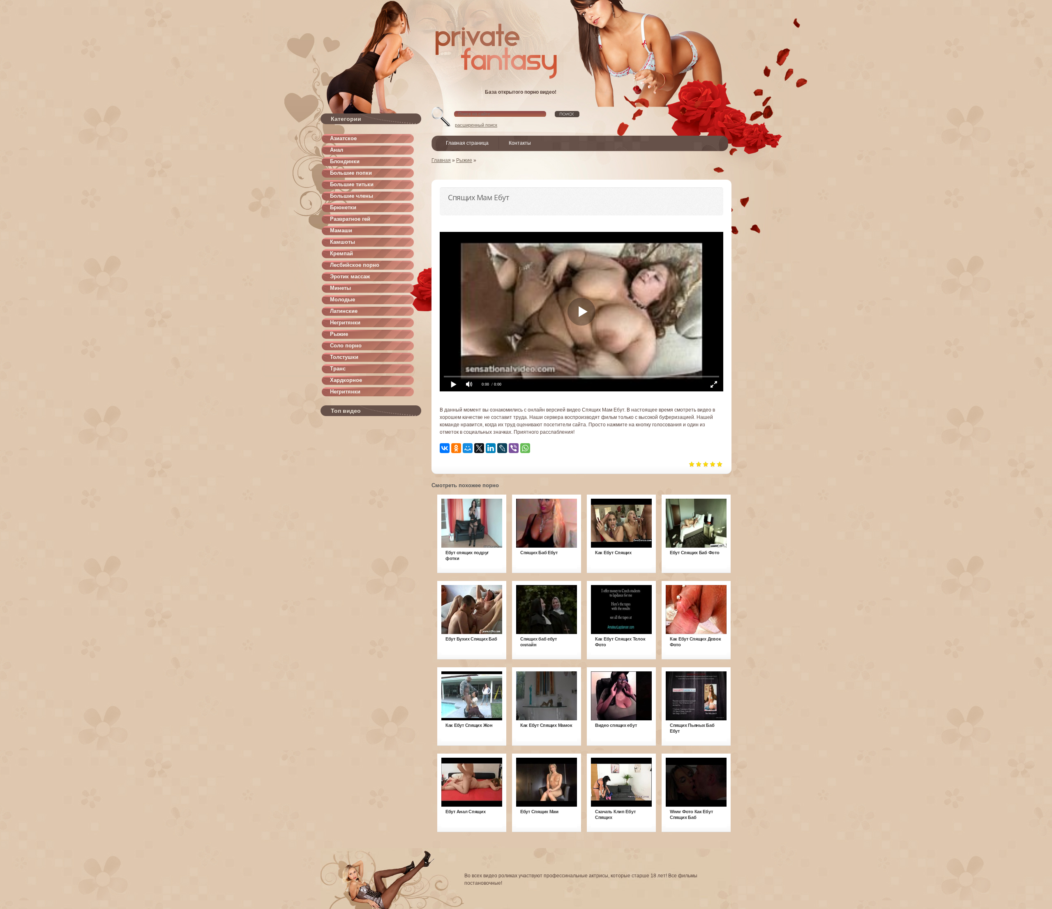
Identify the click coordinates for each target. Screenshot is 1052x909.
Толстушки (344, 357)
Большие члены (351, 196)
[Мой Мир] (468, 448)
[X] (479, 448)
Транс (338, 368)
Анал (336, 150)
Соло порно (346, 345)
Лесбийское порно (354, 265)
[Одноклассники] (456, 448)
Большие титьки (352, 184)
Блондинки (345, 161)
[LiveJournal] (502, 448)
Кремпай (341, 253)
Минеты (340, 288)
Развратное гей (350, 219)
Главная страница (467, 143)
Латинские (344, 311)
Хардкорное (346, 380)
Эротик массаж (350, 276)
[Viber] (514, 448)
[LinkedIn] (491, 448)
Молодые (342, 299)
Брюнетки (343, 207)
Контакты (520, 143)
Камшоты (342, 242)
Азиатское (343, 138)
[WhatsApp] (525, 448)
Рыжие (339, 334)
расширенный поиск (476, 125)
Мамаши (341, 230)
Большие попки (351, 173)
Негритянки (345, 322)
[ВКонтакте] (445, 448)
